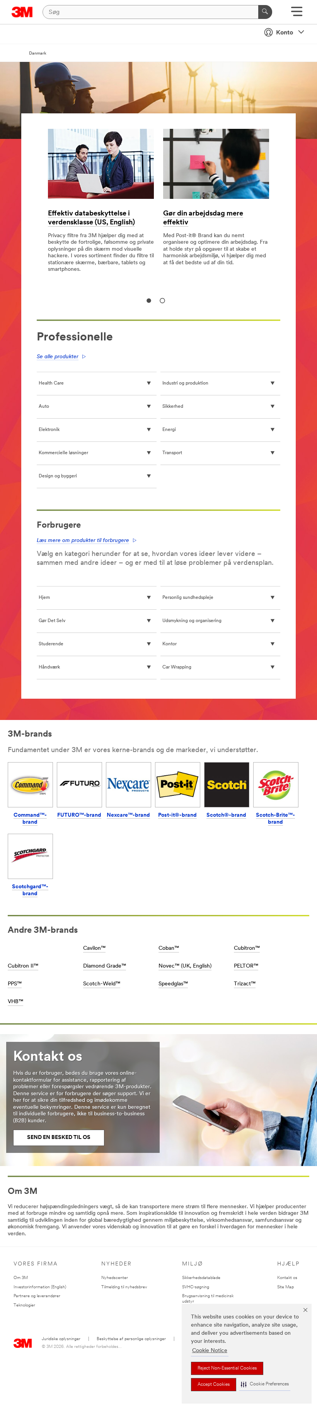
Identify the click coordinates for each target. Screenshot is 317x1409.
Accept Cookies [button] (214, 1384)
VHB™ (15, 1002)
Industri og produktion (185, 383)
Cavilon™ (94, 948)
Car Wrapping (176, 667)
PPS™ (15, 984)
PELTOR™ (246, 966)
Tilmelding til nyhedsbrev (124, 1287)
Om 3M (21, 1278)
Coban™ (168, 948)
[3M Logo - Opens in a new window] (22, 12)
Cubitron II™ (23, 966)
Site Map (285, 1287)
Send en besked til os (58, 1138)
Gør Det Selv (52, 621)
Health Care (51, 383)
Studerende (51, 644)
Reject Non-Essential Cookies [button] (227, 1368)
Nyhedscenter (114, 1278)
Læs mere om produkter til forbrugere (83, 541)
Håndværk (49, 667)
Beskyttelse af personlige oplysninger (131, 1339)
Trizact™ (245, 984)
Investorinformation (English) (40, 1287)
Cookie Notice (209, 1351)
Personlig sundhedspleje (187, 597)
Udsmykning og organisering (192, 621)
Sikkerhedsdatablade (201, 1278)
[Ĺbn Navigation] (296, 14)
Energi (169, 429)
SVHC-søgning (195, 1287)
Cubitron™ (247, 948)
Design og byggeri (58, 476)
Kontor (169, 644)
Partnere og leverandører (37, 1296)
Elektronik (49, 429)
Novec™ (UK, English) (184, 966)
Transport (172, 453)
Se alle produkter (57, 357)
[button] (264, 1384)
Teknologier (24, 1305)
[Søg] (265, 12)
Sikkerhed (172, 406)
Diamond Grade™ (104, 966)
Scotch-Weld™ (101, 984)
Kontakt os (287, 1278)
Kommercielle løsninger (63, 453)
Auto (44, 406)
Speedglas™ (173, 984)
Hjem (44, 597)
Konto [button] (284, 33)
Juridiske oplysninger (61, 1339)
